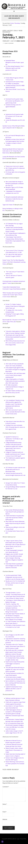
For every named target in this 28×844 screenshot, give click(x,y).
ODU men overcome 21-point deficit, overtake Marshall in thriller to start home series (15, 412)
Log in (18, 838)
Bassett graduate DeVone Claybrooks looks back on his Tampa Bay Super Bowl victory (13, 151)
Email (4, 812)
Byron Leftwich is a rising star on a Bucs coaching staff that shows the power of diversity (15, 683)
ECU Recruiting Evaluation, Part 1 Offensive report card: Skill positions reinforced (15, 68)
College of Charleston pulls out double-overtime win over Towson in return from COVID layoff (15, 454)
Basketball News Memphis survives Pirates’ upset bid (15, 62)
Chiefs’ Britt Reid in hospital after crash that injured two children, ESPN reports (15, 517)
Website (5, 819)
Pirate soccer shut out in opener (15, 166)
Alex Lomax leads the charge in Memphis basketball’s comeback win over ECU (15, 183)
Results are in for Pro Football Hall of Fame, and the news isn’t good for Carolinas (15, 583)
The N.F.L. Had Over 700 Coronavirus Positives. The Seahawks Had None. (13, 606)
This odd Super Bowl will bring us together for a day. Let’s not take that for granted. (15, 669)
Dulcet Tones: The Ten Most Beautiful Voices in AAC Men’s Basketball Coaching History (14, 262)
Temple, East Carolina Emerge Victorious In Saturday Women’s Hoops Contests (14, 229)
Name (5, 804)
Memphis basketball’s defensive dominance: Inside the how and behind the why (14, 199)
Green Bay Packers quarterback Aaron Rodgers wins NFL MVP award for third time (14, 565)
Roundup (15, 769)
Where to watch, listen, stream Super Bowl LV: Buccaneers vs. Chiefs (14, 750)
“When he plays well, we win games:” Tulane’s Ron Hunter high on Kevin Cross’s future (13, 294)
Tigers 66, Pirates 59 (8, 205)
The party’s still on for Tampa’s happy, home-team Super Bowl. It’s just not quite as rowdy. (15, 646)
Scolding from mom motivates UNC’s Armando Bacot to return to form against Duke (15, 427)
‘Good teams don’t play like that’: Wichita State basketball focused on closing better (15, 337)
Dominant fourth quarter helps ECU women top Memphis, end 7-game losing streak (15, 101)
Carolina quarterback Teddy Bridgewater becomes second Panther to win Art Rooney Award (15, 577)
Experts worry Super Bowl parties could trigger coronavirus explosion (15, 663)
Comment (6, 787)
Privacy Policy (23, 838)
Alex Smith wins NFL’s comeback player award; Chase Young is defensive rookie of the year (14, 652)
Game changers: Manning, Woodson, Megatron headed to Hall (14, 560)
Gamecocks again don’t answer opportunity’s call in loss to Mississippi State (14, 448)
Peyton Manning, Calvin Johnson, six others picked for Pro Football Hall (15, 763)
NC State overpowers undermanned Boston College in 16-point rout (15, 387)
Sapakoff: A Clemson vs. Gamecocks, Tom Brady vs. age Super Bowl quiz (14, 438)
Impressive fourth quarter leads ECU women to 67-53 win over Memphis (14, 116)
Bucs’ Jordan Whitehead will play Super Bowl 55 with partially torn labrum (15, 512)
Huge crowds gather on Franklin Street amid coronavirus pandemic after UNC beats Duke (15, 381)
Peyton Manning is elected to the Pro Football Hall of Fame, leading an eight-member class (15, 658)
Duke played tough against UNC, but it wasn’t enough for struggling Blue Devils (15, 369)
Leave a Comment (8, 43)
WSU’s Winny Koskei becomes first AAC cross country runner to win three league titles (15, 343)
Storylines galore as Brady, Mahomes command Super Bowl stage (15, 715)
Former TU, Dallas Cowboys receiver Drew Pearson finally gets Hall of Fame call (15, 306)
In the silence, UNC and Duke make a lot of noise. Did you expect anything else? (15, 375)
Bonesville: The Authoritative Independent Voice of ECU (14, 6)
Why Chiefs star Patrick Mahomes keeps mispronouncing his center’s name (15, 523)
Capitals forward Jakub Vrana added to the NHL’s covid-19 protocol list (14, 688)
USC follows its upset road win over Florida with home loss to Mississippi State (15, 469)
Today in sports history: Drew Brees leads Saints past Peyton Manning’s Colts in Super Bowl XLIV (15, 542)
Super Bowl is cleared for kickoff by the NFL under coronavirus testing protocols (15, 640)
